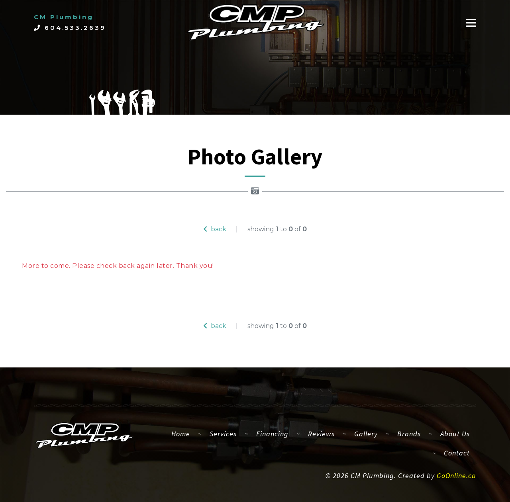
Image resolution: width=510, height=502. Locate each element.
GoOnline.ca (456, 475)
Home (183, 433)
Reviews (321, 433)
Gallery (366, 433)
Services (223, 433)
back (217, 229)
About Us (455, 433)
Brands (409, 433)
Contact (457, 452)
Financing (272, 433)
